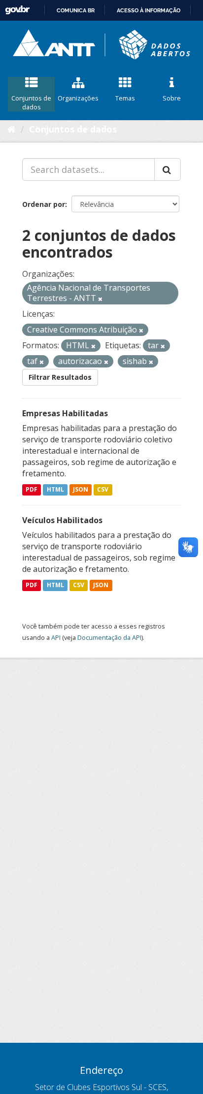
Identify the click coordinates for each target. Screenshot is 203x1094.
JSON (80, 490)
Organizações (78, 98)
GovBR (17, 10)
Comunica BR (76, 10)
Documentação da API (109, 637)
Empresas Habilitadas (65, 413)
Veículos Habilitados (62, 520)
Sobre (172, 98)
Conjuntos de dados (31, 103)
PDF (31, 490)
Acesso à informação (148, 10)
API (56, 637)
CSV (102, 490)
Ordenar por (43, 204)
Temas (125, 98)
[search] (167, 169)
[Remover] (100, 298)
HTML (55, 490)
